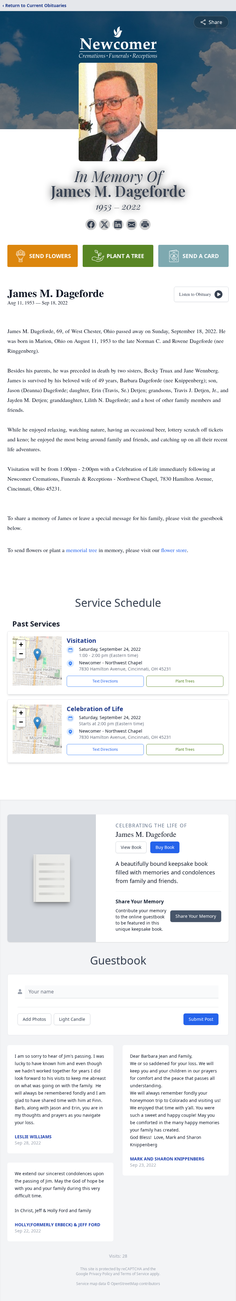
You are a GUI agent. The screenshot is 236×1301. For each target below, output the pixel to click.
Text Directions (105, 681)
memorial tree (81, 550)
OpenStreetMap (124, 1283)
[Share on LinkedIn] (118, 224)
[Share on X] (104, 224)
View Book (131, 847)
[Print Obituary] (145, 224)
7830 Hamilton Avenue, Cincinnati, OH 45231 (125, 669)
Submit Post (201, 1019)
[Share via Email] (131, 224)
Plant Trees (185, 681)
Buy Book (164, 847)
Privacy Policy (100, 1273)
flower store (174, 550)
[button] (37, 654)
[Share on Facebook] (90, 224)
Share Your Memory (195, 916)
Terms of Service (134, 1273)
